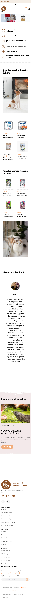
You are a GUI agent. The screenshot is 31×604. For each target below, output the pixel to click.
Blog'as (3, 544)
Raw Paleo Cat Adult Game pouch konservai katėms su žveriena (8, 194)
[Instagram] (8, 501)
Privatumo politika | (18, 594)
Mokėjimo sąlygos (7, 519)
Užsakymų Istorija (6, 554)
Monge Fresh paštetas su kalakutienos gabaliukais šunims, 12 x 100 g (22, 136)
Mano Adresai (5, 557)
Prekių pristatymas (7, 516)
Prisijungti (4, 563)
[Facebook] (3, 501)
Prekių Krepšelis (6, 560)
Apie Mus (6, 1)
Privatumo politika (7, 525)
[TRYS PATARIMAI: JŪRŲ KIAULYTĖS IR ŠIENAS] (15, 413)
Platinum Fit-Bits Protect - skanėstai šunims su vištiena (8, 159)
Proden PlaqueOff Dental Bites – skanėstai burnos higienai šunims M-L (22, 157)
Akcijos (3, 531)
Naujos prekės (5, 535)
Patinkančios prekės (7, 541)
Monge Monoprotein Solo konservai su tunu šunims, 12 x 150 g (8, 136)
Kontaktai (5, 597)
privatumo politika (14, 576)
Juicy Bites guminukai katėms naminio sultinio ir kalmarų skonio (8, 215)
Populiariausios (6, 538)
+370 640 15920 (8, 496)
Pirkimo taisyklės (6, 512)
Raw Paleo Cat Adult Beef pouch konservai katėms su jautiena (22, 194)
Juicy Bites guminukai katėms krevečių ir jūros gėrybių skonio (22, 215)
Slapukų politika (7, 594)
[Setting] (21, 9)
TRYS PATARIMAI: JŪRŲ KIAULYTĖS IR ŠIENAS (11, 432)
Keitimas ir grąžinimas (8, 522)
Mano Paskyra (5, 550)
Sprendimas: (9, 590)
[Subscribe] (27, 579)
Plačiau (5, 446)
